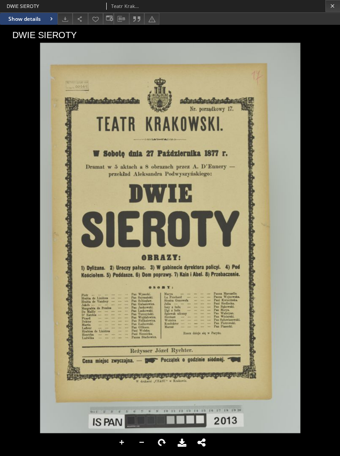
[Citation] (136, 19)
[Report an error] (151, 19)
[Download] (65, 19)
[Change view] (108, 19)
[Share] (80, 19)
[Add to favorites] (95, 19)
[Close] (332, 6)
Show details (24, 19)
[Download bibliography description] (121, 19)
